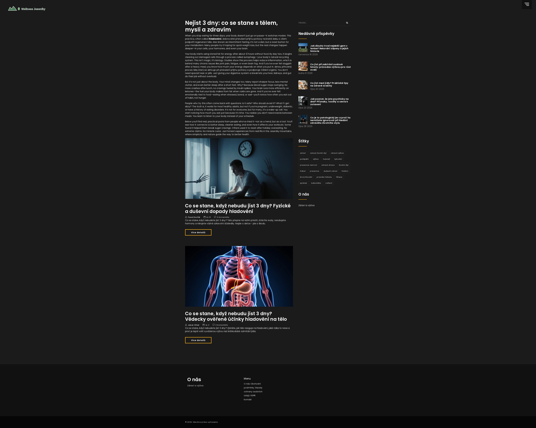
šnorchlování (306, 177)
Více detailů (198, 232)
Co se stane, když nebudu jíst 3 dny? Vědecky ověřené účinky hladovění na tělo (236, 316)
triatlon (345, 171)
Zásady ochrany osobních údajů (253, 391)
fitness (339, 177)
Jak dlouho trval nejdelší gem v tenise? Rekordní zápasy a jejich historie (329, 48)
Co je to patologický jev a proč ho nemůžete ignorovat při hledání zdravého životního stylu (330, 120)
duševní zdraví (330, 171)
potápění (304, 159)
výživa (316, 159)
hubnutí (326, 159)
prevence (314, 171)
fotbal (303, 171)
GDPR (252, 395)
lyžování (338, 159)
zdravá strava (328, 165)
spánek (303, 183)
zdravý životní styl (318, 153)
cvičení (328, 183)
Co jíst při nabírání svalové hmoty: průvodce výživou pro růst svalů (330, 67)
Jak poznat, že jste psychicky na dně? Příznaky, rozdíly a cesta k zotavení (329, 101)
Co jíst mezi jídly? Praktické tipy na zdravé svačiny (329, 84)
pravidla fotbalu (324, 177)
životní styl (344, 165)
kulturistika (316, 183)
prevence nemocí (308, 165)
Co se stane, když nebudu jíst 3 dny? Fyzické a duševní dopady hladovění (238, 208)
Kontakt (248, 399)
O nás (247, 383)
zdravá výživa (337, 153)
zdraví (303, 153)
